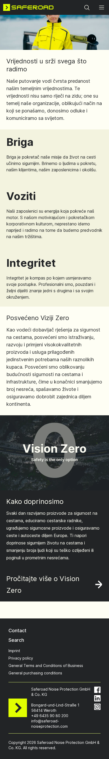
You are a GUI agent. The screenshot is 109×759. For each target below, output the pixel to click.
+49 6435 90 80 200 (49, 715)
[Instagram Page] (97, 707)
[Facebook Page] (97, 690)
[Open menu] (101, 7)
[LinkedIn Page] (97, 698)
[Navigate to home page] (28, 7)
